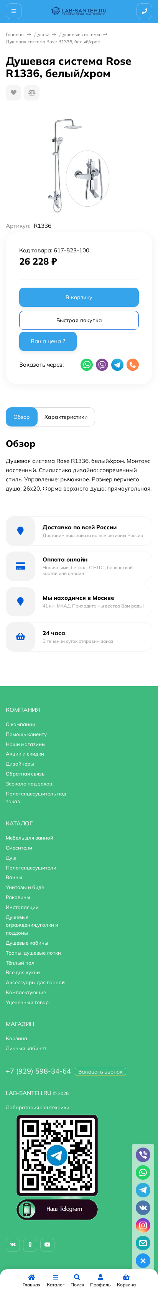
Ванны (14, 877)
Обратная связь (25, 774)
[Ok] (30, 1245)
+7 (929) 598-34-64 (38, 1071)
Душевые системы (79, 34)
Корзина (16, 1038)
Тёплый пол (20, 963)
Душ (39, 34)
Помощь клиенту (26, 734)
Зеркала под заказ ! (30, 784)
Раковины (18, 897)
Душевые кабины (27, 943)
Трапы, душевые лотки (33, 953)
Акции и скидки (25, 754)
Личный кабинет (26, 1048)
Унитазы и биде (25, 887)
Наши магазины (26, 744)
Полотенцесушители (31, 868)
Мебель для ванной (29, 838)
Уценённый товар (27, 1002)
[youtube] (47, 1245)
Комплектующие (26, 992)
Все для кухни (23, 972)
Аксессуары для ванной (35, 982)
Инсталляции (22, 907)
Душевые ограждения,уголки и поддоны (32, 925)
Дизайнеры (20, 764)
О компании (20, 724)
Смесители (19, 848)
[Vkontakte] (13, 1245)
